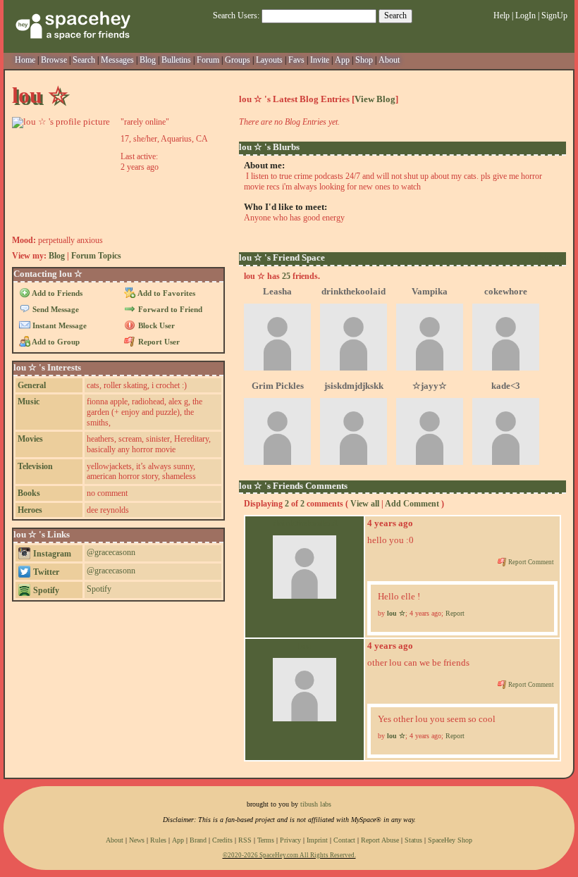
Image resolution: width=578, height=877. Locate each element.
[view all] (552, 257)
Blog (148, 60)
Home (25, 60)
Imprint (317, 840)
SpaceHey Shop (450, 840)
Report (455, 613)
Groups (237, 60)
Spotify (45, 590)
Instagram (51, 554)
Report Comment (530, 562)
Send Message (54, 309)
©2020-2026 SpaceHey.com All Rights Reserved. (289, 855)
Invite (319, 60)
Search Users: (236, 15)
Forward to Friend (169, 309)
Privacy (290, 840)
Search (395, 15)
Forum (208, 60)
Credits (222, 840)
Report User (157, 341)
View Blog (375, 99)
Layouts (269, 60)
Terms (265, 840)
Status (413, 840)
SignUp (554, 15)
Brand (198, 840)
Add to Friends (56, 293)
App (342, 60)
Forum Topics (96, 256)
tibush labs (315, 804)
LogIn (525, 15)
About (389, 60)
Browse (54, 60)
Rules (158, 840)
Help (501, 15)
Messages (117, 60)
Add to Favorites (165, 293)
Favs (296, 60)
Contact (344, 840)
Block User (155, 325)
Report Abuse (380, 840)
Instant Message (58, 325)
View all (364, 504)
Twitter (45, 572)
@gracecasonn (111, 552)
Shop (364, 60)
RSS (245, 840)
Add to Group (55, 341)
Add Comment (412, 504)
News (136, 840)
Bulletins (176, 60)
